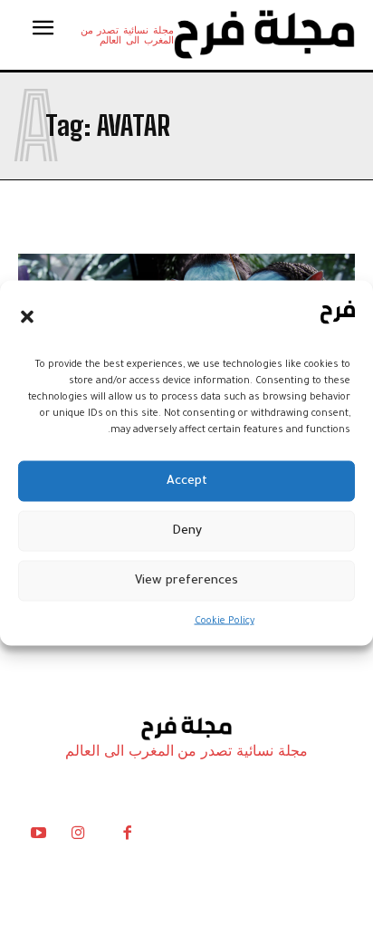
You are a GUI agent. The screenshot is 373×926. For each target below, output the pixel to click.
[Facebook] (127, 837)
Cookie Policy (224, 621)
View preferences (186, 580)
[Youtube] (38, 837)
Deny (187, 530)
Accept (187, 480)
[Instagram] (78, 837)
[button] (27, 316)
